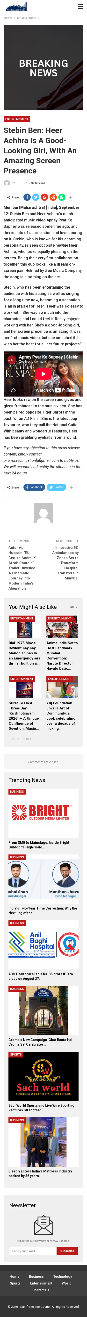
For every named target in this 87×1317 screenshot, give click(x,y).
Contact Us (40, 1290)
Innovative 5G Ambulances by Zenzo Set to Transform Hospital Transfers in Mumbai (65, 562)
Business (17, 791)
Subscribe (67, 1251)
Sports (16, 1054)
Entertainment (16, 119)
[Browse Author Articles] (43, 513)
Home (14, 1276)
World (67, 1283)
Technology (62, 1276)
